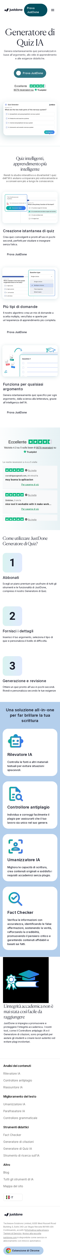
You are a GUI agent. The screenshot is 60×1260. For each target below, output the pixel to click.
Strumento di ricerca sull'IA (21, 1155)
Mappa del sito (13, 1186)
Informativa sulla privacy (36, 1230)
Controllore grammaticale (20, 1118)
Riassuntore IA (13, 1087)
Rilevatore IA (11, 1073)
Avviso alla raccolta (31, 1233)
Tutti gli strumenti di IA (18, 1179)
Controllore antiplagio (17, 1080)
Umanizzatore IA (14, 1104)
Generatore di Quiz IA (17, 1148)
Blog (6, 1172)
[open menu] (53, 10)
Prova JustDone (17, 254)
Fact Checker (12, 1135)
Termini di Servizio (12, 1233)
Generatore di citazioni (18, 1141)
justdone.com (10, 1237)
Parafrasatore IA (14, 1111)
